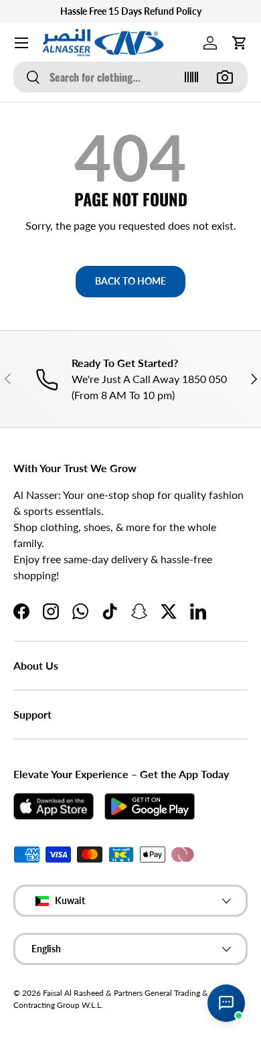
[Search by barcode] (191, 77)
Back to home (130, 281)
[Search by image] (224, 77)
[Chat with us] (226, 1003)
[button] (239, 43)
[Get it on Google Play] (149, 806)
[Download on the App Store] (53, 806)
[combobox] (130, 77)
